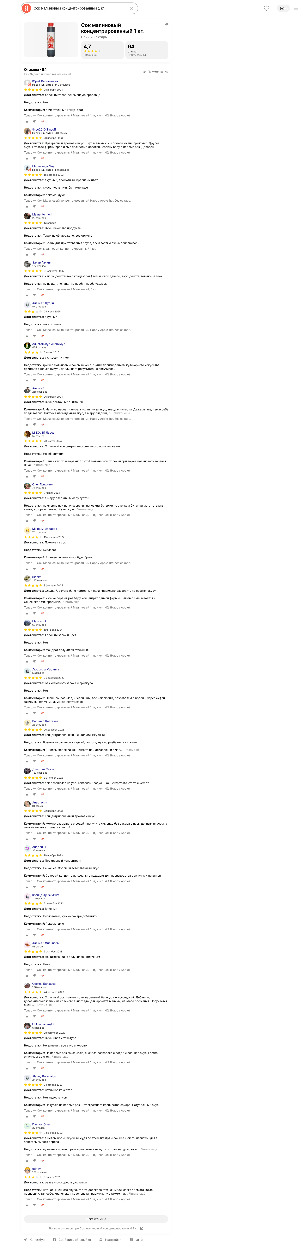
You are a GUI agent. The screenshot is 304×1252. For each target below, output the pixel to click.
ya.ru (139, 1240)
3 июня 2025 (51, 352)
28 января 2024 (53, 89)
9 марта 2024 (52, 492)
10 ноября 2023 (53, 855)
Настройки (113, 1240)
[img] (33, 89)
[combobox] (78, 8)
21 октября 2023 (54, 903)
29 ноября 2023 (53, 137)
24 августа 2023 (54, 992)
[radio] (27, 121)
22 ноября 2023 (53, 810)
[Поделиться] (166, 24)
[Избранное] (266, 8)
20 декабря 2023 (54, 729)
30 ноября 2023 (53, 777)
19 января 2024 (53, 629)
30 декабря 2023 (54, 677)
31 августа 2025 (54, 270)
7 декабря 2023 (53, 1132)
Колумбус (37, 1240)
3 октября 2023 (53, 1084)
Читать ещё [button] (122, 413)
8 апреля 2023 (52, 1177)
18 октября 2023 (54, 174)
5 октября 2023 (53, 951)
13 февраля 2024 (54, 537)
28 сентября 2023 (54, 1032)
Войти (283, 8)
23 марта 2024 (53, 441)
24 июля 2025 (52, 311)
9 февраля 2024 (53, 585)
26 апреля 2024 (53, 396)
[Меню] (296, 8)
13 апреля (50, 222)
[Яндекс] (26, 8)
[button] (156, 72)
